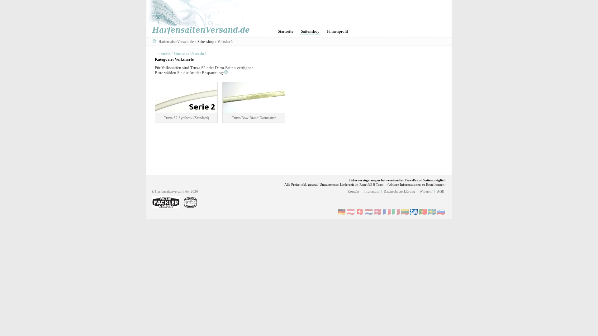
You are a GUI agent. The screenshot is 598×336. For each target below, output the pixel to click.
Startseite (285, 31)
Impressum (371, 191)
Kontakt (353, 191)
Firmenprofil (337, 31)
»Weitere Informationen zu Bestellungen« (416, 184)
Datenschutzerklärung (399, 191)
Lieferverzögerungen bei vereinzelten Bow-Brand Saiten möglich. (397, 180)
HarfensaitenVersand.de (177, 42)
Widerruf (426, 191)
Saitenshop (310, 31)
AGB (440, 191)
